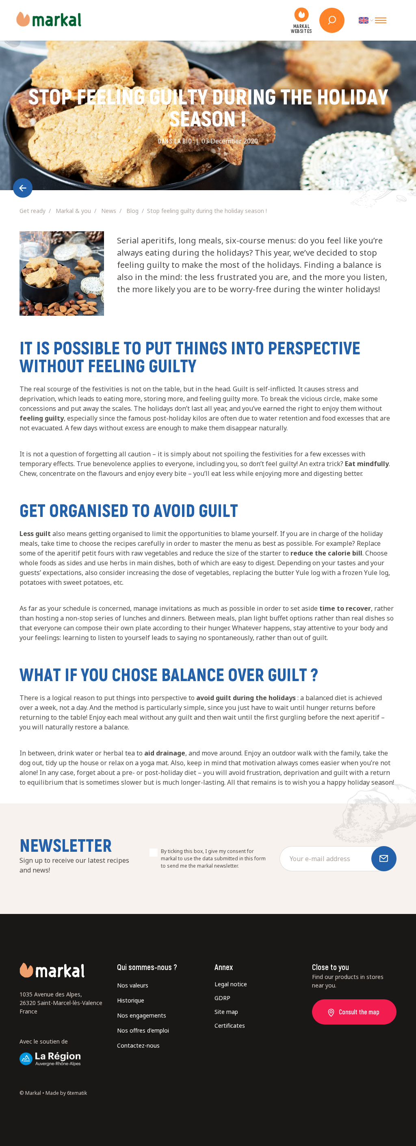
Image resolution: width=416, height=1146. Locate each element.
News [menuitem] (108, 211)
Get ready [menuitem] (33, 211)
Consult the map (359, 1012)
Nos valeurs (132, 985)
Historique (130, 1000)
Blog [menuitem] (132, 211)
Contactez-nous (138, 1045)
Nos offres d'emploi (143, 1030)
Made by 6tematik (66, 1093)
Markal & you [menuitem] (73, 211)
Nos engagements (141, 1015)
